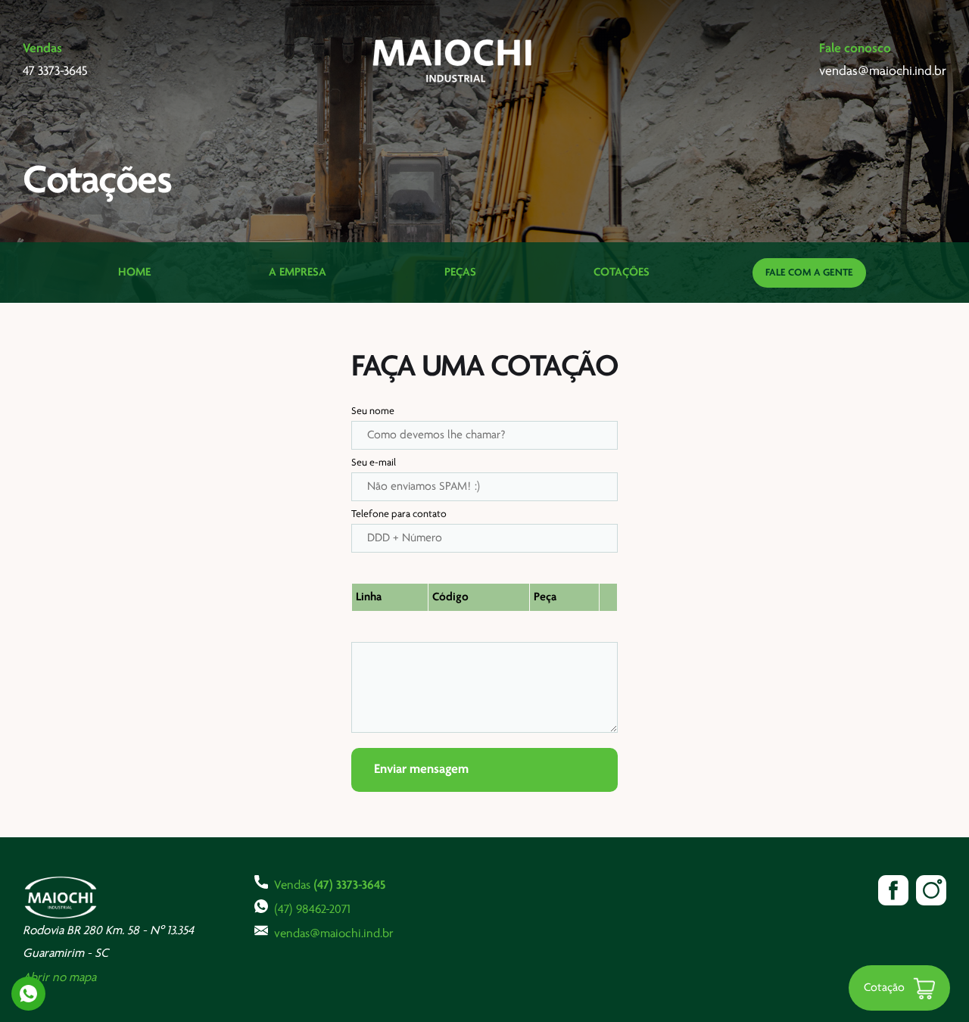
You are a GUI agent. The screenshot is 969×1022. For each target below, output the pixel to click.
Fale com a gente (809, 273)
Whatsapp (28, 994)
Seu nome (372, 411)
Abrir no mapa (59, 977)
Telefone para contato (399, 514)
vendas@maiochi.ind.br (334, 933)
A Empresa (297, 272)
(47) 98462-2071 (312, 909)
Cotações (622, 272)
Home (134, 272)
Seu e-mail (373, 463)
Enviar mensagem (421, 770)
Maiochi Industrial (453, 60)
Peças (460, 272)
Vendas (329, 885)
